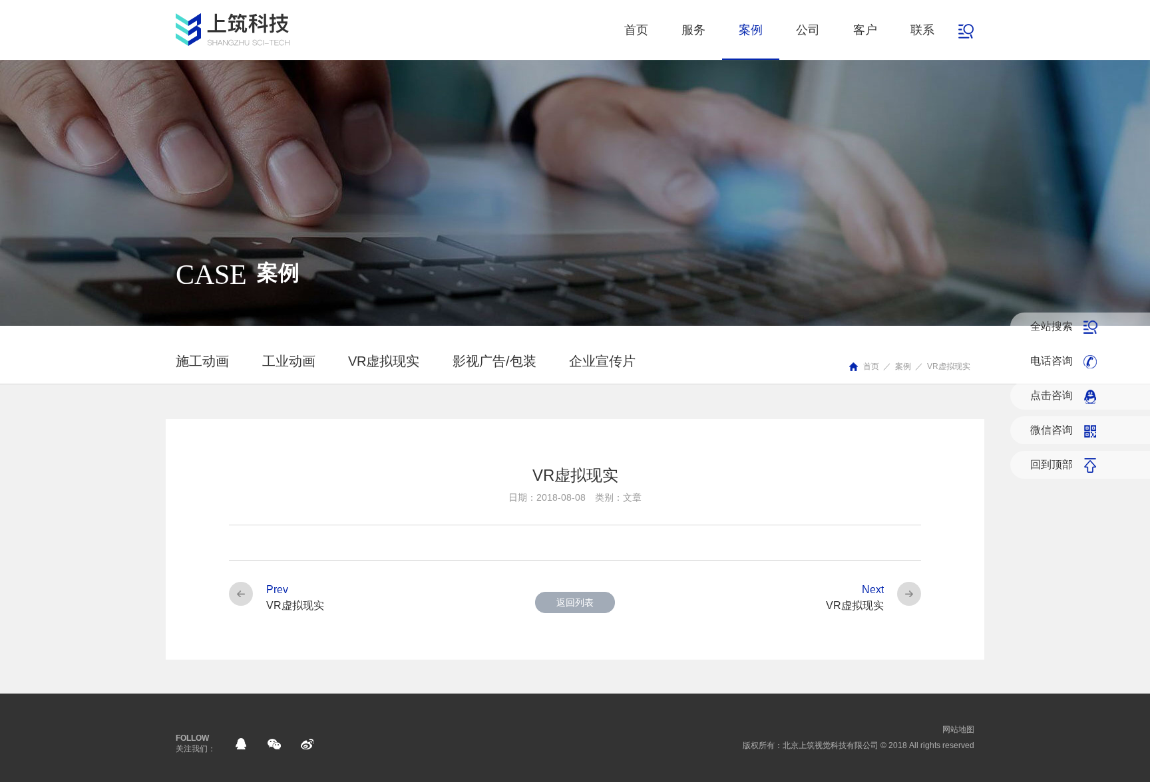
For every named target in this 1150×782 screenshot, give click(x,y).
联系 (922, 30)
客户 (865, 30)
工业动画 (288, 361)
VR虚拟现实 (948, 366)
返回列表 (575, 602)
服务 (693, 30)
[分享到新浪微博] (307, 744)
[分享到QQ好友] (241, 744)
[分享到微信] (274, 744)
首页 (636, 30)
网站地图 (958, 729)
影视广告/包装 (494, 361)
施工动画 (202, 361)
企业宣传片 (602, 361)
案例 (751, 30)
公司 (808, 30)
